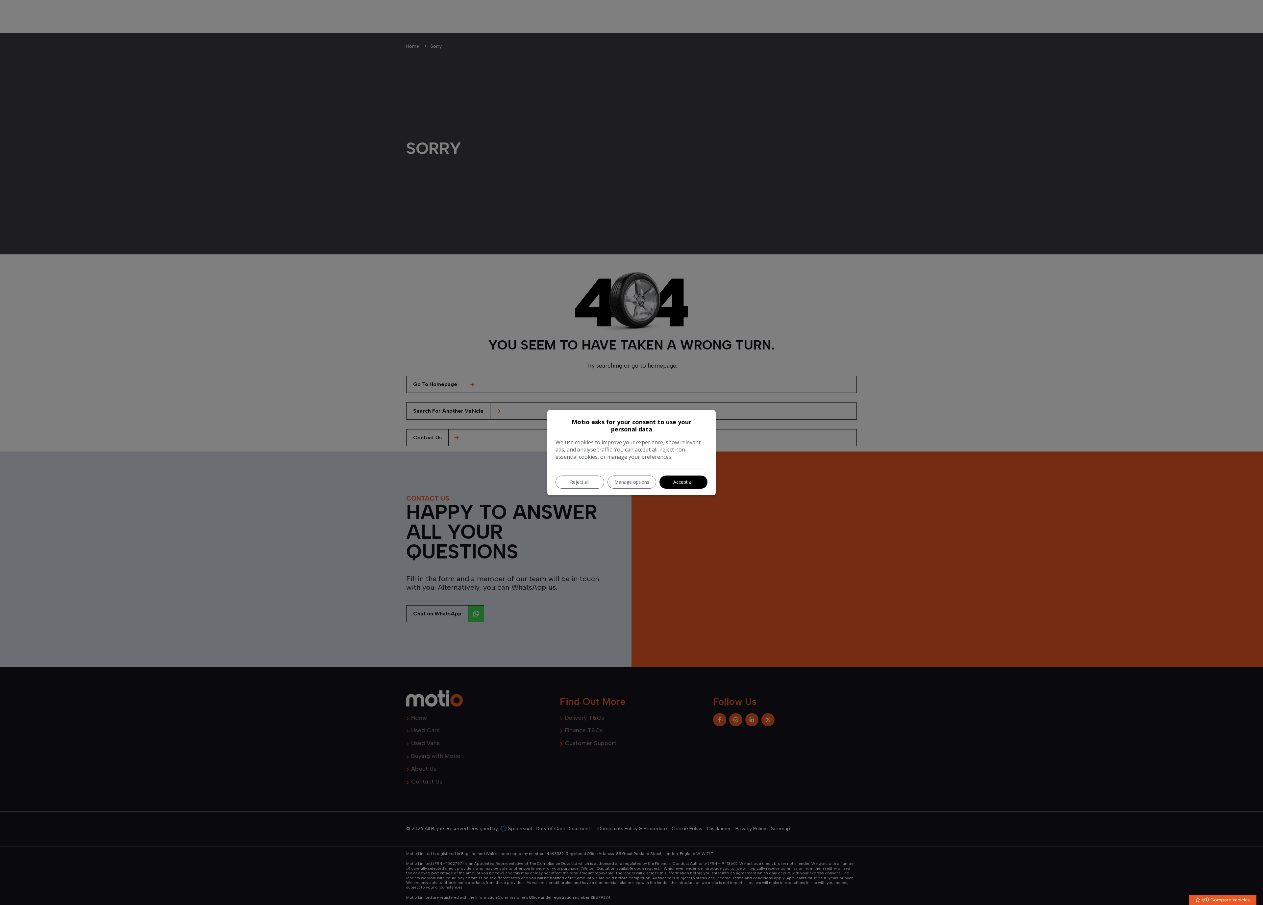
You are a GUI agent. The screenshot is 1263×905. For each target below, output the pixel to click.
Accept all (683, 482)
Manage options (631, 482)
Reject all (579, 482)
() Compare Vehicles (1225, 900)
